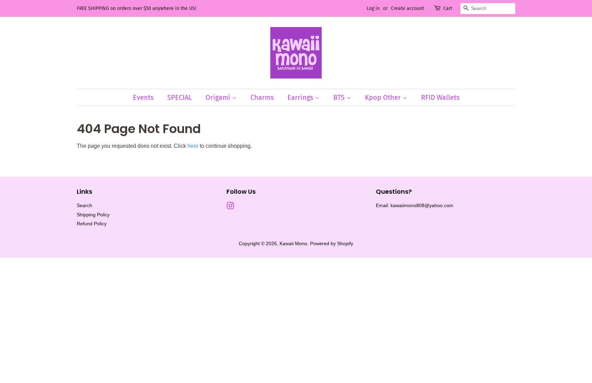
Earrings (301, 97)
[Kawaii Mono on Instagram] (230, 207)
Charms (262, 97)
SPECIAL (179, 97)
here (192, 146)
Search (84, 205)
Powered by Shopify (331, 243)
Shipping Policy (93, 214)
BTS (339, 97)
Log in (373, 8)
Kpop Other (384, 97)
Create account (407, 8)
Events (143, 97)
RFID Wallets (440, 97)
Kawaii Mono (293, 243)
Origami (219, 97)
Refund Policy (92, 223)
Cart (447, 8)
